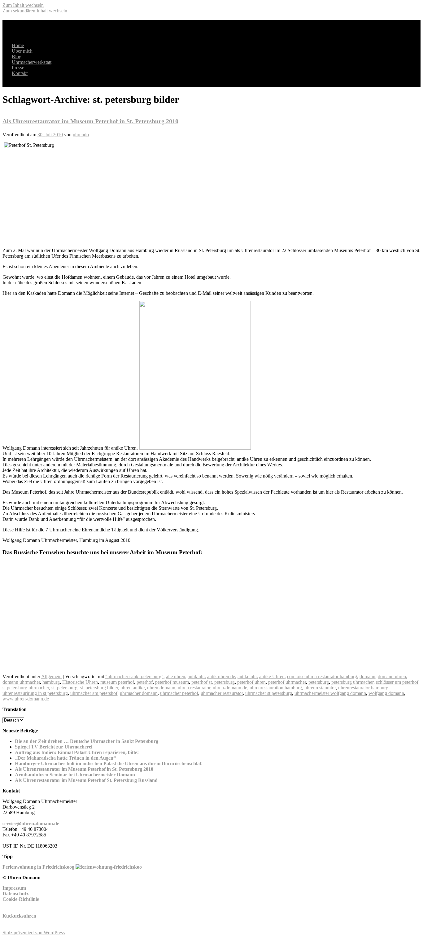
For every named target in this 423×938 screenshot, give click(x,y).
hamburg (51, 682)
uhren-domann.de (230, 687)
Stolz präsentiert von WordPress (33, 932)
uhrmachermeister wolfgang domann (330, 693)
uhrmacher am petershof (93, 693)
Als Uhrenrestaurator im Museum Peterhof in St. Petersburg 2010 (90, 121)
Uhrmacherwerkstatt (31, 62)
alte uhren (175, 676)
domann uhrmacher (21, 682)
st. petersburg (64, 687)
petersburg (318, 682)
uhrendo (81, 134)
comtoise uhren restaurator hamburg (322, 676)
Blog (16, 56)
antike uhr (247, 676)
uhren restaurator (194, 687)
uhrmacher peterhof (179, 693)
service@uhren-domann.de (30, 823)
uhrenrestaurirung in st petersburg (35, 693)
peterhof (145, 682)
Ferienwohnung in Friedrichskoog (38, 867)
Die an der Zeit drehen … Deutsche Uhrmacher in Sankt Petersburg (86, 741)
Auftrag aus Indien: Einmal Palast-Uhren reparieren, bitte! (77, 752)
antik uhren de (221, 676)
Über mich (22, 51)
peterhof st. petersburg (213, 682)
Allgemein (51, 676)
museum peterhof (117, 682)
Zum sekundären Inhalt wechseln (34, 10)
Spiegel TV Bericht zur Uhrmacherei (53, 746)
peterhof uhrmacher (287, 682)
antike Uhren (272, 676)
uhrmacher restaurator (222, 693)
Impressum (14, 888)
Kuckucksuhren (19, 915)
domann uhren (392, 676)
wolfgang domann (386, 693)
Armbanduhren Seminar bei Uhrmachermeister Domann (75, 774)
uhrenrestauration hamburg (276, 687)
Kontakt (20, 73)
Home (18, 45)
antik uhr (196, 676)
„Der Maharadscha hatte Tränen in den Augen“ (65, 758)
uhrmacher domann (139, 693)
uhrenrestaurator (320, 687)
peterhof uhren (251, 682)
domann (367, 676)
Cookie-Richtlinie (20, 899)
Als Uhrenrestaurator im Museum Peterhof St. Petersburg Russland (86, 780)
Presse (18, 67)
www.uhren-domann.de (25, 698)
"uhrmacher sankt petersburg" (134, 676)
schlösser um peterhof (397, 682)
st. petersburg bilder (99, 687)
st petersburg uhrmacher (25, 687)
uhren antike (132, 687)
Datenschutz (15, 893)
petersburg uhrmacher (352, 682)
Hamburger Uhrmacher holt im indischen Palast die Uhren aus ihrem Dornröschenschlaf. (109, 763)
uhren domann (161, 687)
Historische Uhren (80, 682)
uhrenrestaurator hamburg (363, 687)
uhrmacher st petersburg (268, 693)
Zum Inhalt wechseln (23, 5)
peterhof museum (172, 682)
